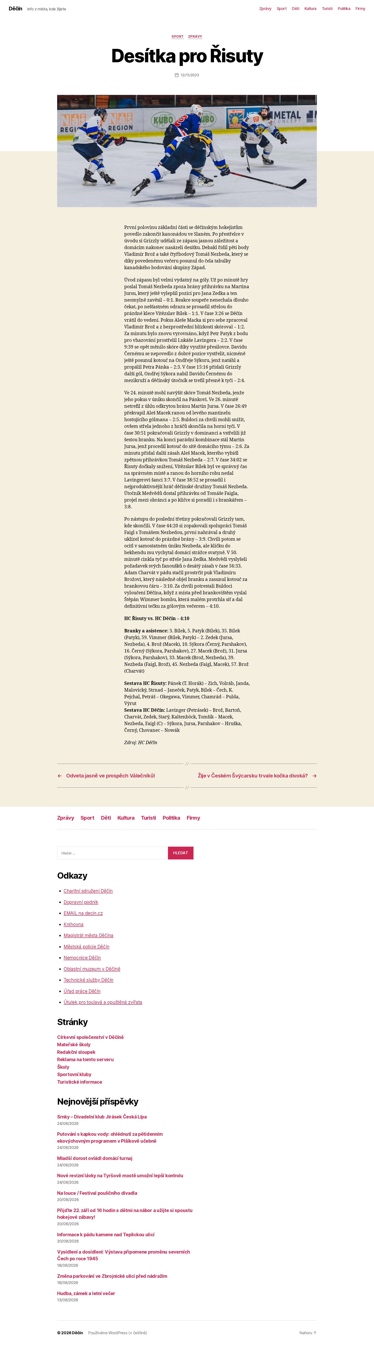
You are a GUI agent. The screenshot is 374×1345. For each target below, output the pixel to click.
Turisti (327, 8)
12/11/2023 (190, 75)
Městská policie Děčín (86, 946)
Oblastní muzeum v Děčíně (92, 969)
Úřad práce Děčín (82, 991)
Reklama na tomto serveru (85, 1059)
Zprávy (265, 8)
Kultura (310, 8)
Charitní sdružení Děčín (88, 891)
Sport (282, 8)
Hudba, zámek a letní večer (86, 1293)
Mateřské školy (73, 1044)
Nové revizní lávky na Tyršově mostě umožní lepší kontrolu (120, 1175)
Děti (295, 8)
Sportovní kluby (74, 1074)
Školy (63, 1067)
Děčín (15, 8)
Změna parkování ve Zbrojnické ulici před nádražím (112, 1276)
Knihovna (74, 924)
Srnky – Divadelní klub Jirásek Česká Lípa (102, 1117)
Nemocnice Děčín (82, 957)
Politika (344, 8)
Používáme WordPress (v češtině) (117, 1333)
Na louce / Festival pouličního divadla (97, 1193)
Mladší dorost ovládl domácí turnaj (94, 1158)
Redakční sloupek (76, 1052)
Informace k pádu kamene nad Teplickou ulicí (105, 1234)
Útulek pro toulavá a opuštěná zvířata (103, 1002)
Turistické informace (79, 1082)
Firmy (360, 8)
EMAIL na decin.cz (83, 913)
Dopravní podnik (81, 902)
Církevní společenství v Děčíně (90, 1037)
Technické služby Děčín (88, 980)
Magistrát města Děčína (88, 935)
